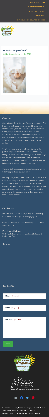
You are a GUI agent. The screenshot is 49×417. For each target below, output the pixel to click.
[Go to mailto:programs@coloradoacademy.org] (16, 398)
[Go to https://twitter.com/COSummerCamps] (27, 398)
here (8, 233)
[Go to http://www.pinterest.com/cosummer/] (33, 398)
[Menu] (44, 28)
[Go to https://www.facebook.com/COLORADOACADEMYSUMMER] (21, 398)
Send (8, 343)
